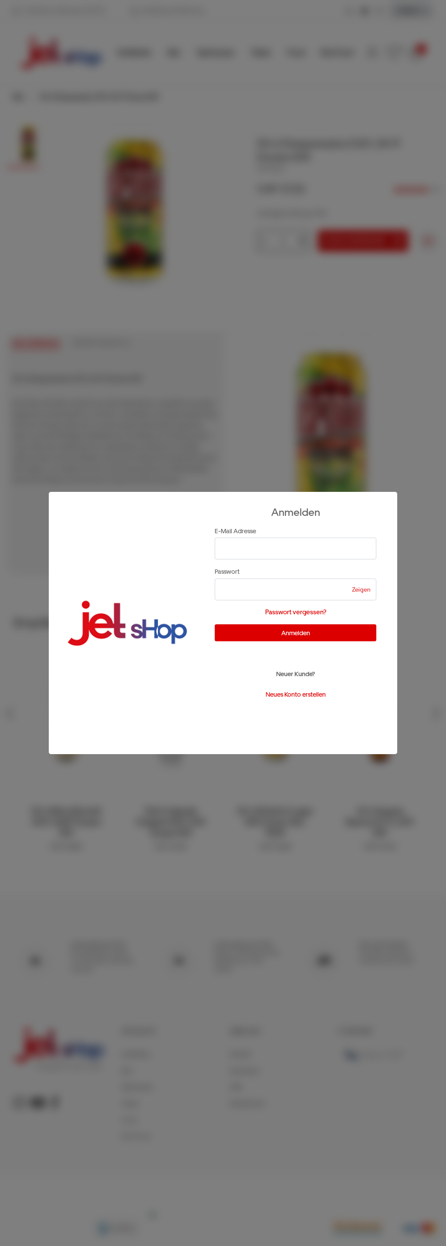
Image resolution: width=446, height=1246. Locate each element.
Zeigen (361, 589)
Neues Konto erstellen (296, 694)
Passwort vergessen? (295, 612)
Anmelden (295, 633)
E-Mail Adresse (235, 531)
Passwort (227, 571)
